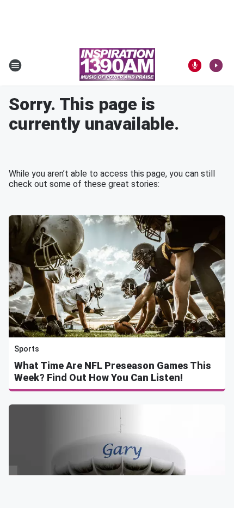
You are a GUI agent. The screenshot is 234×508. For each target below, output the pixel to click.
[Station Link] (117, 65)
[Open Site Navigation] (15, 65)
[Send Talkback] (194, 65)
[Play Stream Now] (216, 65)
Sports (26, 348)
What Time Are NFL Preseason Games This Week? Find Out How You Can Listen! (112, 371)
